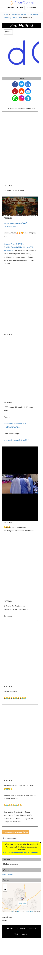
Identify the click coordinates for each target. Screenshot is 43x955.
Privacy (32, 928)
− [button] (5, 889)
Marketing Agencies (10, 864)
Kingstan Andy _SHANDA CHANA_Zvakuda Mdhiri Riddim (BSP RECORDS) (19, 247)
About (11, 928)
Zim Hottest (23, 903)
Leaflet (13, 911)
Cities (20, 8)
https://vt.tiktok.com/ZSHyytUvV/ (16, 440)
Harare (23, 14)
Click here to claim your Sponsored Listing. (21, 852)
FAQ (16, 934)
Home (11, 8)
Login (24, 934)
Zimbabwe (14, 14)
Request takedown (10, 838)
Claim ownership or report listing (15, 832)
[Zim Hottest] (22, 898)
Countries (32, 8)
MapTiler (19, 911)
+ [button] (5, 886)
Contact (21, 928)
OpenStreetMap (28, 911)
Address (8, 32)
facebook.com (7, 874)
